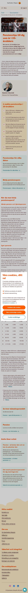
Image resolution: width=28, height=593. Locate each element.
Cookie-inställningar (14, 317)
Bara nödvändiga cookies (14, 312)
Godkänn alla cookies (14, 307)
